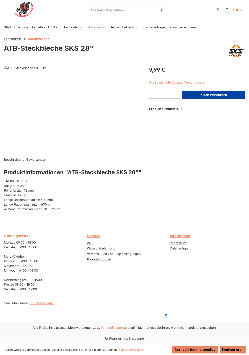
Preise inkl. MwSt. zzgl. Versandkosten (177, 82)
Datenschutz (179, 248)
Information (180, 236)
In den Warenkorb (213, 95)
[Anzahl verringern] (153, 95)
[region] (72, 107)
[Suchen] (162, 10)
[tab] (14, 159)
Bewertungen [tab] (36, 159)
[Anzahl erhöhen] (176, 95)
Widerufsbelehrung (101, 248)
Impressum (178, 243)
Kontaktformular (42, 303)
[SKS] (236, 51)
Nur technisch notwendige (195, 350)
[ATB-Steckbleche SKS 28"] (72, 107)
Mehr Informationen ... (132, 349)
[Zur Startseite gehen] (23, 9)
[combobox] (123, 10)
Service (93, 236)
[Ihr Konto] (217, 10)
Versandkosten (112, 328)
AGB (90, 243)
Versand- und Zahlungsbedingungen (114, 254)
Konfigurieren (232, 350)
